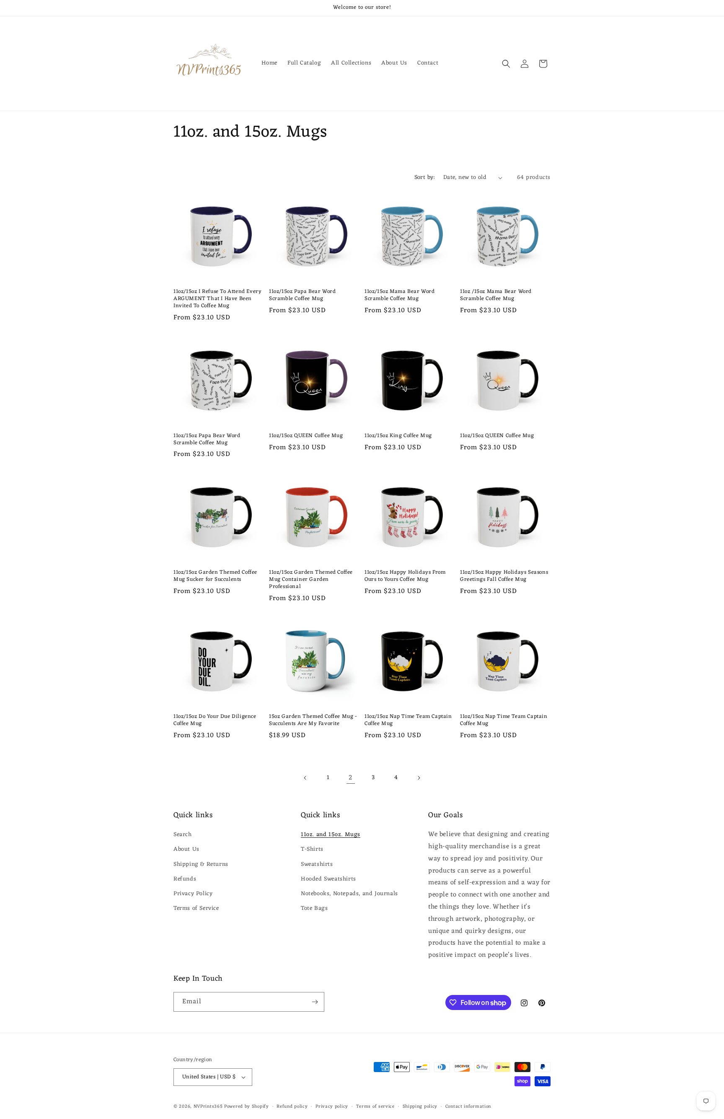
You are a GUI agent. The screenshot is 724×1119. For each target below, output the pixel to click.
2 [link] (351, 778)
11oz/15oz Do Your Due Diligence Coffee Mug (214, 720)
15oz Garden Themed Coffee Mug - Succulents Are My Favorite (313, 720)
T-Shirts (312, 849)
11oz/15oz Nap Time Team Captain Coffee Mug (408, 720)
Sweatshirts (317, 864)
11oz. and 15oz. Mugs (330, 834)
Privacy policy (331, 1107)
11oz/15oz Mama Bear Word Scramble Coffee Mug (399, 295)
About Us (186, 849)
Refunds (184, 879)
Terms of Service (196, 908)
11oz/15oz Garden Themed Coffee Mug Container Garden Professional (311, 580)
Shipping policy (420, 1107)
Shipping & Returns (200, 864)
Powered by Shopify (246, 1106)
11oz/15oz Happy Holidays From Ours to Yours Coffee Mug (405, 576)
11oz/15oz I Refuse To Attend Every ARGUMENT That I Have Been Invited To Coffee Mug (217, 299)
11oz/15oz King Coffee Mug (398, 436)
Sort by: (424, 177)
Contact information (468, 1107)
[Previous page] (305, 778)
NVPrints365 (208, 1106)
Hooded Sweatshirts (328, 879)
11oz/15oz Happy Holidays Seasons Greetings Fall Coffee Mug (504, 576)
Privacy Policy (192, 893)
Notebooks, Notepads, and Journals (349, 893)
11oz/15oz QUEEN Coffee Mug (306, 436)
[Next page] (418, 778)
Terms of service (375, 1107)
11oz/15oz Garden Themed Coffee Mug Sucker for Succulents (215, 576)
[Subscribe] (314, 1002)
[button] (506, 63)
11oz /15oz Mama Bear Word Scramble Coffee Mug (496, 295)
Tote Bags (314, 908)
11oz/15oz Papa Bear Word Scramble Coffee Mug (302, 295)
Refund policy (292, 1107)
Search (182, 834)
